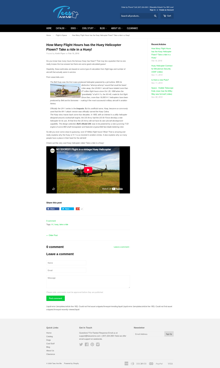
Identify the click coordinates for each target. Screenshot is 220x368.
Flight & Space (61, 35)
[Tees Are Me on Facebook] (87, 345)
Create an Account (166, 10)
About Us (116, 28)
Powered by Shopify (71, 363)
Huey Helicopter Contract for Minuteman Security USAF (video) (161, 68)
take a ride (63, 224)
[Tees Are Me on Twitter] (81, 345)
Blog (102, 28)
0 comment (51, 220)
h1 (52, 224)
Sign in (153, 10)
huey (56, 224)
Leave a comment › (122, 246)
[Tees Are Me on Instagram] (98, 345)
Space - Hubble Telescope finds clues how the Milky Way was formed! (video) (162, 90)
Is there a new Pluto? (160, 79)
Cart (169, 15)
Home (49, 28)
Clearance (132, 28)
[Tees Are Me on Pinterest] (92, 345)
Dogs (73, 28)
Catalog (60, 28)
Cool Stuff (88, 28)
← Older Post (52, 235)
